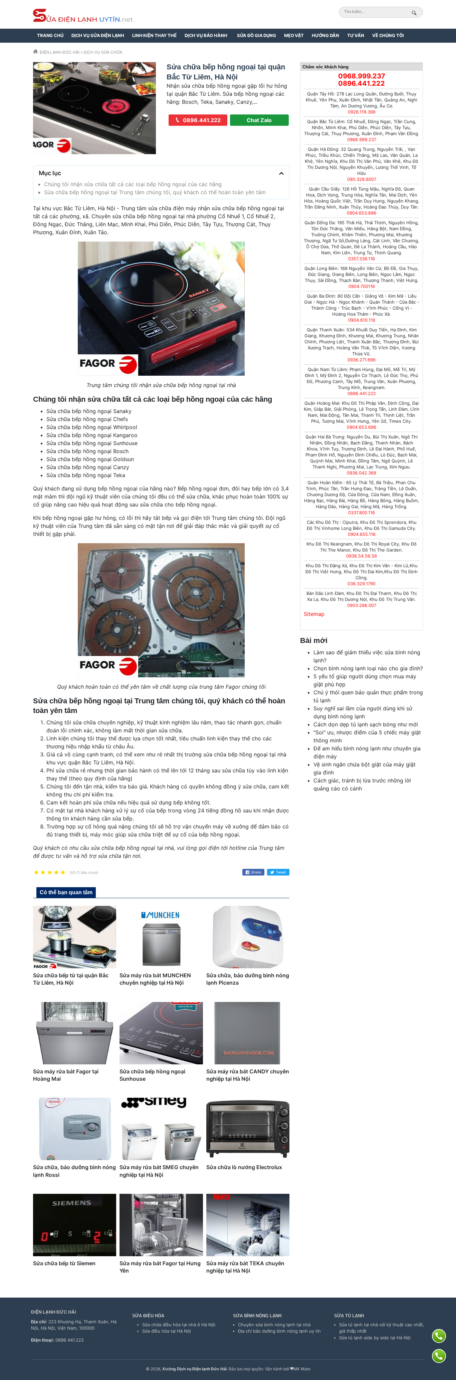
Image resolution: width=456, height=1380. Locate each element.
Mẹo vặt (294, 35)
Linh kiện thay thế (154, 35)
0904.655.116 (362, 534)
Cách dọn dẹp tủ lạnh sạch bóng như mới (365, 724)
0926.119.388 (362, 111)
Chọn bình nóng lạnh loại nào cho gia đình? (368, 668)
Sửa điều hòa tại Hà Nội (166, 1331)
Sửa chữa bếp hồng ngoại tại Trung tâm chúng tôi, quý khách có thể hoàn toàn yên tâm (155, 192)
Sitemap (314, 614)
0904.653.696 (361, 213)
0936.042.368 (361, 472)
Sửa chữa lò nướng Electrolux (244, 1167)
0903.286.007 (361, 605)
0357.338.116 (361, 258)
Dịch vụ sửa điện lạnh (97, 35)
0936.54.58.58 (361, 556)
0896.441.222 (201, 120)
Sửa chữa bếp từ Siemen (64, 1263)
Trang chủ (50, 35)
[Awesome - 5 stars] (63, 872)
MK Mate (301, 1368)
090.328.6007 (361, 179)
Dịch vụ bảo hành (206, 35)
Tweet (281, 872)
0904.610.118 (361, 320)
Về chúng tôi (388, 35)
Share (256, 872)
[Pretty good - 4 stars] (56, 872)
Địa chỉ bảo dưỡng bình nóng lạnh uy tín (279, 1331)
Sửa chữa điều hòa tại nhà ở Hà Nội (178, 1324)
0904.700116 (362, 286)
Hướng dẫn (325, 35)
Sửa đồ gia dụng (256, 35)
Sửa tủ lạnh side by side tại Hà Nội (375, 1337)
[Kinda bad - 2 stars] (43, 872)
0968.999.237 (361, 76)
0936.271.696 (362, 359)
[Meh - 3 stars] (49, 872)
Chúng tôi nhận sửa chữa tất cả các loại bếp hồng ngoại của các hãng (133, 184)
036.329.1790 (362, 583)
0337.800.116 (361, 512)
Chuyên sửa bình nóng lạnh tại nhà (274, 1324)
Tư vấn (355, 35)
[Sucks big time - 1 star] (36, 872)
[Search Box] (415, 13)
